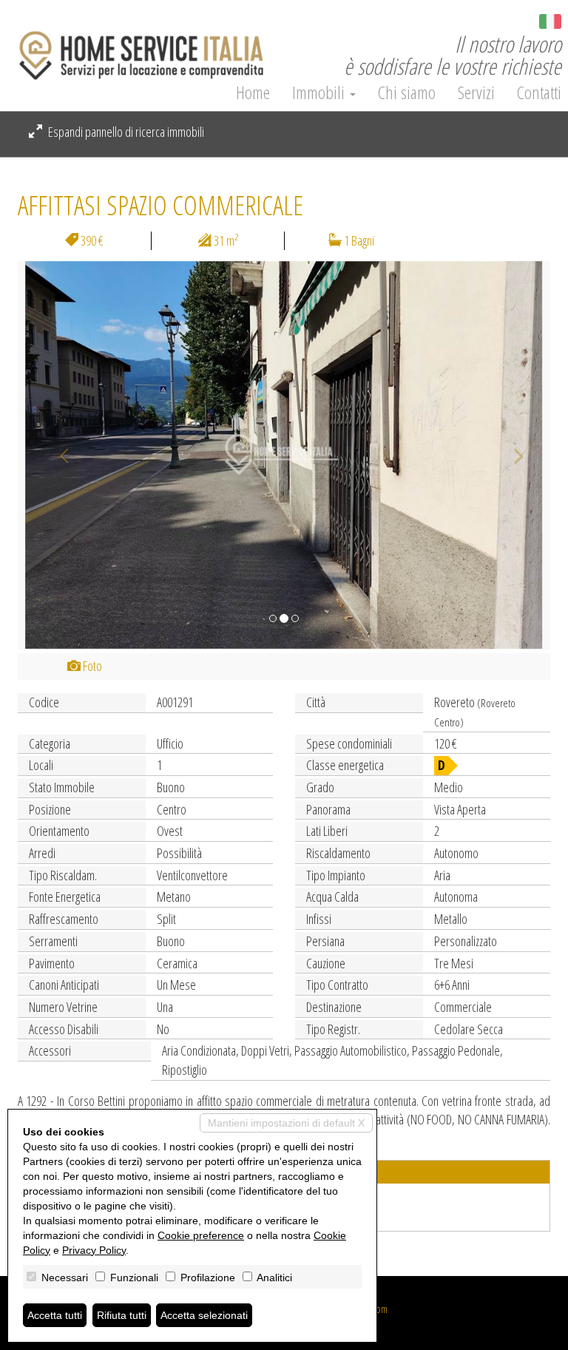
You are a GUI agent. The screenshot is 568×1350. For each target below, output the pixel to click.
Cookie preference (201, 1235)
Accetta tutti (54, 1315)
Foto (91, 666)
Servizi (476, 92)
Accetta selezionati (204, 1315)
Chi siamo (407, 92)
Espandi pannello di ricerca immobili (125, 132)
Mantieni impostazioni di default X (286, 1123)
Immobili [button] (320, 92)
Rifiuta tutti (121, 1315)
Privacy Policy (94, 1250)
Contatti (539, 92)
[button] (58, 455)
